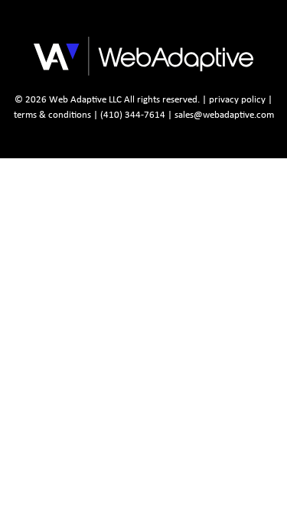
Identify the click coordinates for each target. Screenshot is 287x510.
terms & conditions (52, 114)
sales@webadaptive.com (224, 114)
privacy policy (237, 99)
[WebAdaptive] (94, 47)
